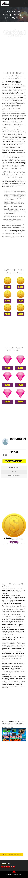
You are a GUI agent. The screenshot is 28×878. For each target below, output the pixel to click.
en (9, 866)
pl (11, 866)
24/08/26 (18, 475)
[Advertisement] (14, 56)
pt (4, 866)
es (1, 866)
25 (18, 467)
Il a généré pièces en (14, 543)
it (6, 866)
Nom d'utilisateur (18, 439)
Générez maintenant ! (14, 461)
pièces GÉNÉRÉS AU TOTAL (18, 539)
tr (13, 866)
